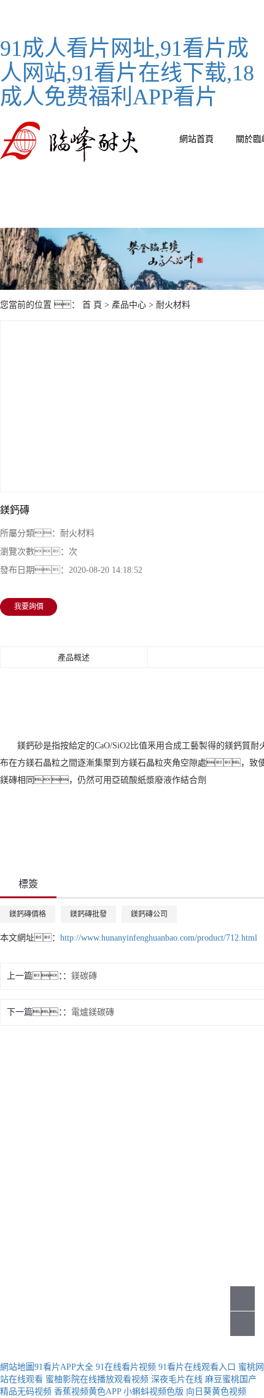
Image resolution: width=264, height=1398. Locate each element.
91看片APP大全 (63, 1367)
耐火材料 (173, 304)
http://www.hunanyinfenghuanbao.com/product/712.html (158, 937)
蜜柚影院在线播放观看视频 (97, 1379)
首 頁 (92, 304)
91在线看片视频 (126, 1367)
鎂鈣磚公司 (149, 914)
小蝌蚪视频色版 (153, 1391)
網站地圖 (17, 1367)
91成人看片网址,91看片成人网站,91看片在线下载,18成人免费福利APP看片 (127, 72)
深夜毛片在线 (177, 1379)
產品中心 (129, 304)
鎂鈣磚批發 (88, 914)
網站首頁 (196, 139)
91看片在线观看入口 (197, 1367)
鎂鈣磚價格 (27, 914)
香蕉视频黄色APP (87, 1391)
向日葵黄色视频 (216, 1391)
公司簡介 (169, 1123)
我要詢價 (29, 606)
